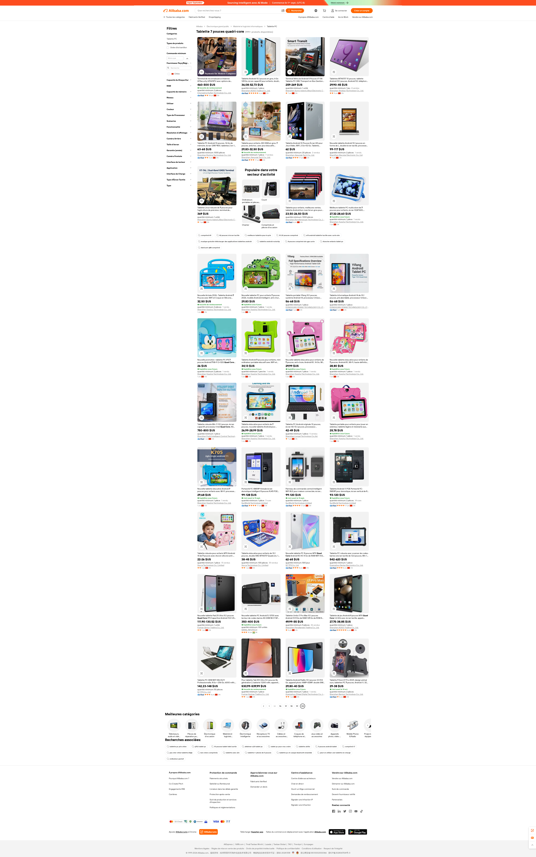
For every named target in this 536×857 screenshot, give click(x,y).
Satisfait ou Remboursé (220, 784)
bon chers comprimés (209, 753)
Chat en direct (297, 784)
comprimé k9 (206, 235)
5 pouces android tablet (327, 747)
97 (286, 706)
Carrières (173, 794)
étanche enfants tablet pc (333, 241)
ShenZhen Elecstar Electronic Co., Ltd (346, 155)
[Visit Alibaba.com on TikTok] (361, 811)
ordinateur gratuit (177, 759)
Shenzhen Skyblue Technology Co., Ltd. (347, 90)
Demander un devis (258, 787)
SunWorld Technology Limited (254, 503)
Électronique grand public (218, 26)
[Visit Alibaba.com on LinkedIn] (339, 811)
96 (280, 706)
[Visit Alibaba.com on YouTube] (356, 811)
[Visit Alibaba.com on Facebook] (333, 811)
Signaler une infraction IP (302, 800)
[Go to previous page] (263, 706)
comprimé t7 (350, 747)
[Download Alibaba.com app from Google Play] (357, 832)
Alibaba (199, 26)
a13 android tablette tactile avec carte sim (323, 235)
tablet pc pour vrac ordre (281, 747)
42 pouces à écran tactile (229, 235)
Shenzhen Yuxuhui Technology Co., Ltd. (346, 222)
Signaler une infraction (301, 805)
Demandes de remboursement (304, 794)
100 (302, 706)
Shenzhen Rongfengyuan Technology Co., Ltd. (305, 219)
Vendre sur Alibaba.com (342, 778)
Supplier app (257, 832)
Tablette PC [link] (272, 26)
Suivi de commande (340, 789)
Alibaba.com (320, 832)
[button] (283, 10)
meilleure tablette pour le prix (259, 235)
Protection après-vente (220, 794)
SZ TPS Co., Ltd (292, 565)
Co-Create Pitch (176, 784)
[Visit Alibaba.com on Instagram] (350, 811)
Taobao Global (279, 844)
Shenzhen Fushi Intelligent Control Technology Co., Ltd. (216, 436)
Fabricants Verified (258, 781)
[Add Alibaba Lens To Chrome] (208, 832)
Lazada (268, 844)
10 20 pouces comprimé (288, 235)
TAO (290, 844)
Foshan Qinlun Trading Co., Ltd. (210, 627)
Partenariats (337, 800)
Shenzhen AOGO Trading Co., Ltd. (255, 90)
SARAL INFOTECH (249, 630)
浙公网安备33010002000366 (314, 853)
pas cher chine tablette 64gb (181, 753)
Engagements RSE (177, 789)
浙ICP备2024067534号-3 (339, 853)
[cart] (325, 11)
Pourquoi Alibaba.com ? (179, 778)
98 (291, 706)
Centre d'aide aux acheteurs (303, 778)
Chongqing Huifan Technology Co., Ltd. (214, 93)
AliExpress (228, 844)
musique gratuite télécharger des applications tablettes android (226, 241)
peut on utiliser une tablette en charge (335, 753)
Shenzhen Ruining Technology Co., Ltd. (214, 155)
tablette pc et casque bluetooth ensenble (295, 753)
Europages (308, 844)
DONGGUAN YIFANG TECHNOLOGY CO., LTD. (305, 307)
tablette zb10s (304, 747)
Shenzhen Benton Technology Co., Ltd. (346, 694)
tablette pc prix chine (178, 747)
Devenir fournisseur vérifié (343, 794)
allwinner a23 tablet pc (254, 747)
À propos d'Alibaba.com (180, 772)
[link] (532, 830)
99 (297, 706)
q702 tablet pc (200, 747)
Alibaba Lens (181, 832)
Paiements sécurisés (219, 778)
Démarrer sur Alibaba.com (343, 784)
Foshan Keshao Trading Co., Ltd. (255, 694)
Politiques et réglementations (222, 807)
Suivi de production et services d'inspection (223, 801)
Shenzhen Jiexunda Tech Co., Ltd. (255, 157)
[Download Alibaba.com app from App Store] (337, 832)
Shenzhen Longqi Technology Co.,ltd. (302, 436)
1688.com (239, 844)
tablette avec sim (233, 753)
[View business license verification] (293, 852)
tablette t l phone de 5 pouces (259, 753)
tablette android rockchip (270, 241)
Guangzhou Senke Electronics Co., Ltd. (346, 565)
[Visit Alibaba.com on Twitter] (344, 811)
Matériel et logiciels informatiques (248, 26)
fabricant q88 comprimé (210, 248)
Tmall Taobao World (254, 844)
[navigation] (179, 366)
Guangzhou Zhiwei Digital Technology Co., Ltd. (305, 694)
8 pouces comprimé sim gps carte (301, 241)
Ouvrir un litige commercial (302, 789)
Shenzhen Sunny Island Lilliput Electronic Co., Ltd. (305, 90)
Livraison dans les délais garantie (224, 789)
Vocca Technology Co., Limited (210, 565)
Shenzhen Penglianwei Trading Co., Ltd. (302, 627)
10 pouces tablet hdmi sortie (225, 747)
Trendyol (298, 844)
